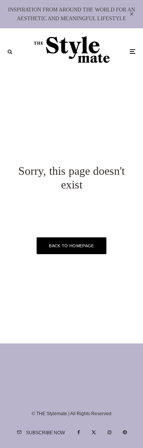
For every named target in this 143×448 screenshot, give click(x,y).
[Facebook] (79, 432)
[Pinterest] (124, 432)
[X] (94, 432)
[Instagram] (109, 432)
